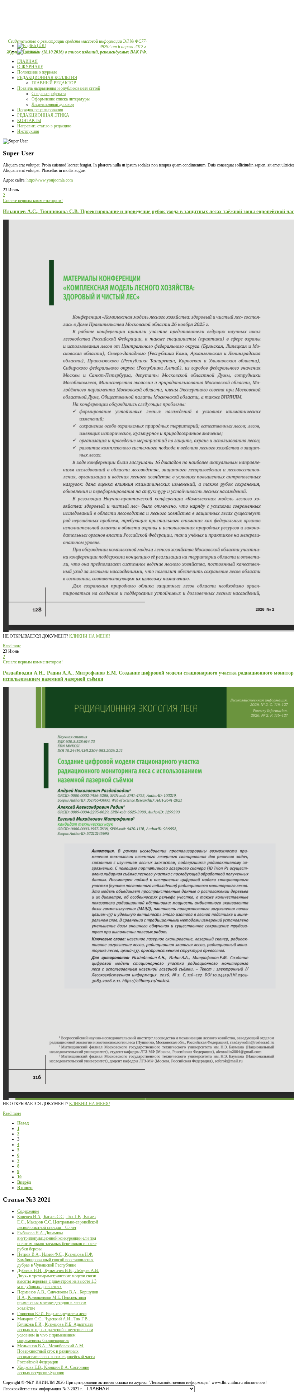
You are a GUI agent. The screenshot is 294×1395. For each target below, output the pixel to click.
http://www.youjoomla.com (50, 180)
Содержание (28, 1211)
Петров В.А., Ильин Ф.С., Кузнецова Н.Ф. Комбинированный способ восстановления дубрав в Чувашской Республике (55, 1260)
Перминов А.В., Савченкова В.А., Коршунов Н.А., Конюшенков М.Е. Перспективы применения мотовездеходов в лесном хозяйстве (57, 1300)
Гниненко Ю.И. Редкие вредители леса (51, 1313)
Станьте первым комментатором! (33, 200)
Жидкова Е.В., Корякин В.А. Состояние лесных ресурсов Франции (53, 1370)
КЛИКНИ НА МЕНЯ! (89, 636)
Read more (12, 645)
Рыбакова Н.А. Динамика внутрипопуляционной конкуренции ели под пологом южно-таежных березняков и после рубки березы (56, 1240)
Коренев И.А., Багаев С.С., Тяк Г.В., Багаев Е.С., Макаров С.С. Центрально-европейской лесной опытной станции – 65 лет (57, 1222)
